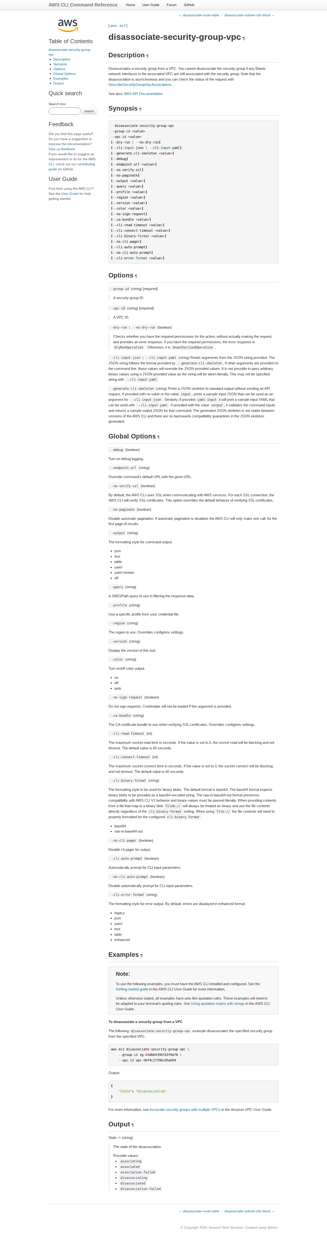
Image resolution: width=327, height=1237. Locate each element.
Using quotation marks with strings (218, 1003)
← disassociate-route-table (199, 15)
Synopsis (60, 64)
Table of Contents (71, 41)
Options (59, 69)
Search (89, 111)
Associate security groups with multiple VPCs (184, 1109)
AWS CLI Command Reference (83, 4)
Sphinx (272, 1227)
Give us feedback (62, 149)
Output (58, 83)
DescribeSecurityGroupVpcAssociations (140, 85)
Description (61, 59)
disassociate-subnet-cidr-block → (250, 15)
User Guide (150, 5)
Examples (60, 78)
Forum (172, 5)
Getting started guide (132, 989)
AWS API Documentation (143, 94)
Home (130, 5)
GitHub (189, 5)
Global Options (64, 74)
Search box (57, 104)
